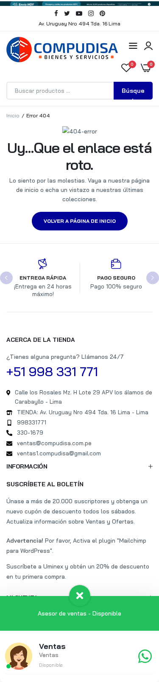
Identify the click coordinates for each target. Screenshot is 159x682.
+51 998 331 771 (52, 371)
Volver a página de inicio (80, 221)
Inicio (13, 115)
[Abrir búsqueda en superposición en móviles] (79, 91)
